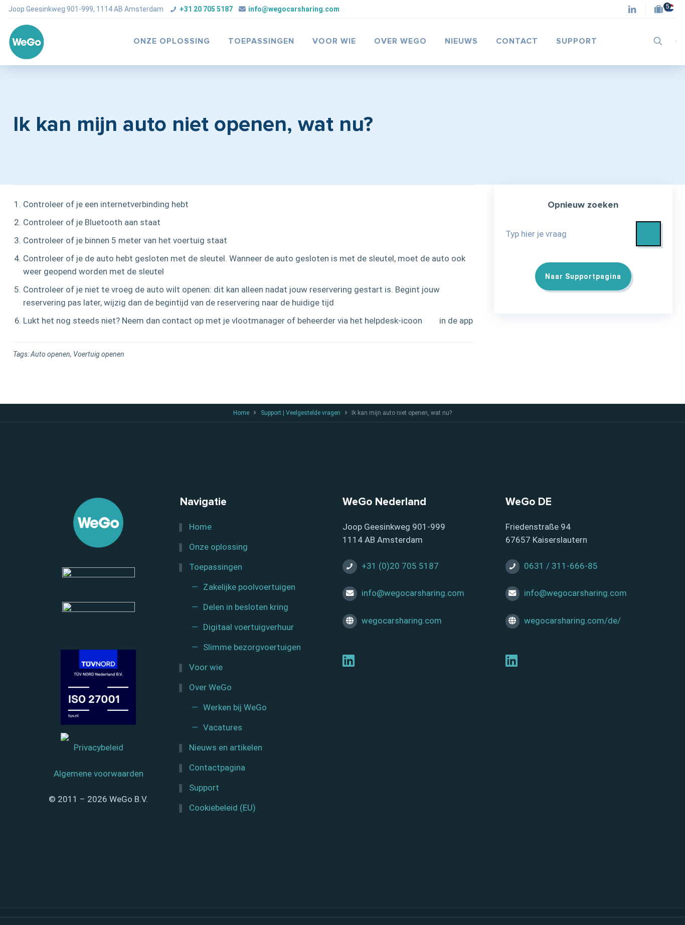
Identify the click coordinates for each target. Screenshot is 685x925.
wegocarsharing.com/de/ (572, 620)
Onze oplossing (218, 547)
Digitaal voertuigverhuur (248, 627)
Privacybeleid (98, 747)
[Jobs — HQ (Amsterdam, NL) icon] (661, 10)
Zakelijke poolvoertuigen (249, 587)
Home (241, 412)
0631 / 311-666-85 (561, 566)
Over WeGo (210, 687)
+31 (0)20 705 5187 (400, 566)
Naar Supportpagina (583, 276)
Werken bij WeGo (235, 707)
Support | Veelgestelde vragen (300, 412)
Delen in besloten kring (245, 607)
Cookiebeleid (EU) (222, 808)
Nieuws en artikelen (225, 747)
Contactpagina (217, 767)
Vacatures (222, 727)
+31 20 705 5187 (206, 9)
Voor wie (206, 667)
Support (204, 788)
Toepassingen (215, 567)
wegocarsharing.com (402, 620)
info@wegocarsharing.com (293, 9)
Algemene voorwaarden (98, 773)
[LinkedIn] (348, 663)
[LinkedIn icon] (632, 10)
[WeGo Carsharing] (27, 41)
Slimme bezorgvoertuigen (252, 647)
